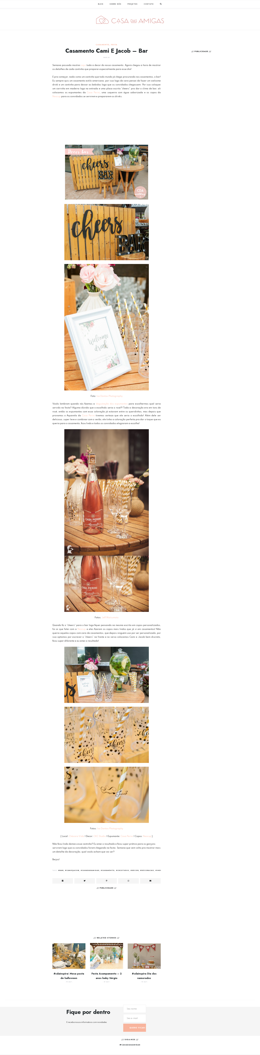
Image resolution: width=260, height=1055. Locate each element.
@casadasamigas (130, 1045)
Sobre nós (115, 4)
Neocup (56, 96)
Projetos (133, 4)
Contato (149, 4)
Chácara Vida (76, 836)
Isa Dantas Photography (110, 396)
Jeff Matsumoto (110, 617)
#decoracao (147, 870)
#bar (61, 870)
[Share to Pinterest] (106, 881)
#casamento (108, 870)
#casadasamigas (90, 870)
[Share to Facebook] (62, 881)
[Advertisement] (106, 121)
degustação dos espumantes (112, 404)
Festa (114, 45)
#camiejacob (72, 870)
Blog (100, 4)
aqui (83, 65)
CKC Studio (100, 836)
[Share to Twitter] (84, 881)
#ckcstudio (122, 870)
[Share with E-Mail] (150, 881)
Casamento (102, 45)
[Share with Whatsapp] (128, 881)
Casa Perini (93, 92)
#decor (135, 870)
